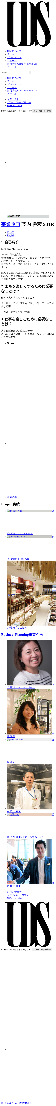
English (10, 235)
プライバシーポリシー (19, 102)
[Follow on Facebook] (31, 211)
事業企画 (10, 224)
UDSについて (14, 51)
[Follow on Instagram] (31, 162)
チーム (10, 54)
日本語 (10, 232)
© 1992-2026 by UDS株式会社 (16, 1103)
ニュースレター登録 (42, 111)
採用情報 (22, 63)
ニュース (12, 60)
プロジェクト (14, 57)
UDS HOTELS (14, 105)
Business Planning (22, 635)
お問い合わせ (14, 99)
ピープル (12, 67)
